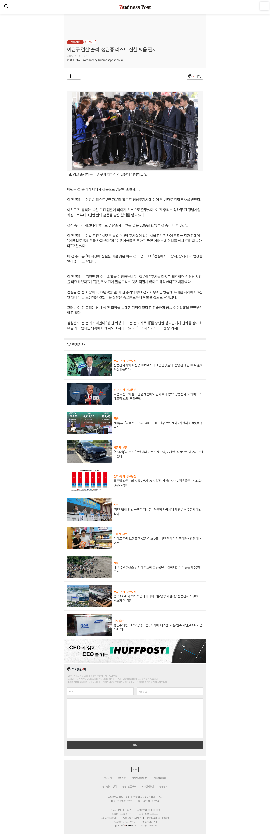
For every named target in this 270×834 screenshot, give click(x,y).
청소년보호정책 (109, 786)
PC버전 (135, 769)
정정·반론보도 (129, 786)
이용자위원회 (160, 778)
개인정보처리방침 (140, 778)
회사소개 (108, 778)
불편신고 (163, 786)
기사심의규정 (148, 786)
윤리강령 (122, 778)
